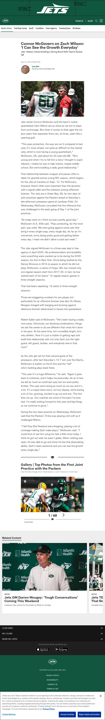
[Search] (96, 21)
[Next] (63, 515)
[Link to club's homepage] (5, 19)
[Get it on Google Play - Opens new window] (61, 650)
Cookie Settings (9, 714)
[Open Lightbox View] (52, 501)
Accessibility (52, 680)
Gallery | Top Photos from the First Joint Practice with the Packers (52, 466)
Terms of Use (52, 689)
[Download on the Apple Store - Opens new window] (43, 649)
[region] (52, 706)
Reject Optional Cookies (89, 714)
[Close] (101, 696)
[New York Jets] (52, 662)
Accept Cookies (67, 714)
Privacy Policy (52, 675)
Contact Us (52, 684)
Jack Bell (35, 66)
